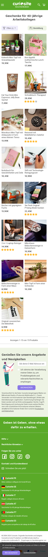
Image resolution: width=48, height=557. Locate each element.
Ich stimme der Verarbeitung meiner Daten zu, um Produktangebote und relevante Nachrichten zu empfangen (33, 375)
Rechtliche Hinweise (11, 444)
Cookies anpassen (30, 552)
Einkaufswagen (44, 4)
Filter (10, 28)
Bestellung (38, 28)
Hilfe (4, 439)
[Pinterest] (27, 456)
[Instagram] (12, 456)
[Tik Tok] (19, 456)
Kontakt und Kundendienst (15, 463)
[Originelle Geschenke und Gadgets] (22, 3)
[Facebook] (4, 456)
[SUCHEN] (39, 5)
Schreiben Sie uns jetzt (15, 468)
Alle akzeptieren (11, 553)
